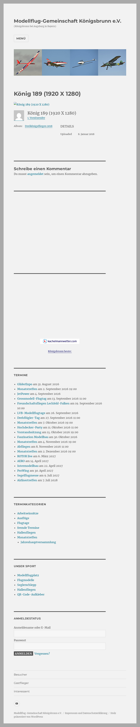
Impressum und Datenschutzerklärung (86, 713)
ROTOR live (24, 456)
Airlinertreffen (27, 480)
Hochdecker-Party (29, 427)
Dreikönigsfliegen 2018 (38, 126)
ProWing (23, 470)
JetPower (23, 393)
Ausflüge (23, 518)
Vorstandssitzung (29, 432)
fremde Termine (28, 527)
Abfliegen (23, 446)
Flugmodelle (25, 580)
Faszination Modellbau (32, 437)
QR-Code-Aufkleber (30, 594)
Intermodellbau (27, 466)
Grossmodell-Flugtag (31, 398)
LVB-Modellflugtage (31, 413)
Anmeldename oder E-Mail (32, 627)
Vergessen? (42, 653)
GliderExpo (24, 384)
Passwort (20, 640)
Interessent (22, 691)
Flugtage (23, 523)
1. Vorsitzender (36, 117)
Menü (21, 38)
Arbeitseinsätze (27, 513)
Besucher (20, 674)
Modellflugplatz (28, 575)
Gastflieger (21, 683)
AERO (21, 461)
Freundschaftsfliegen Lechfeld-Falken (43, 403)
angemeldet (35, 174)
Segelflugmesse (28, 475)
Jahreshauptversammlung (38, 542)
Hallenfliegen (26, 532)
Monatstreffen (27, 389)
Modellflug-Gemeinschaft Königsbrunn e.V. (67, 21)
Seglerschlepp (26, 585)
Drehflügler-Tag (28, 417)
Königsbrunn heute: (60, 351)
